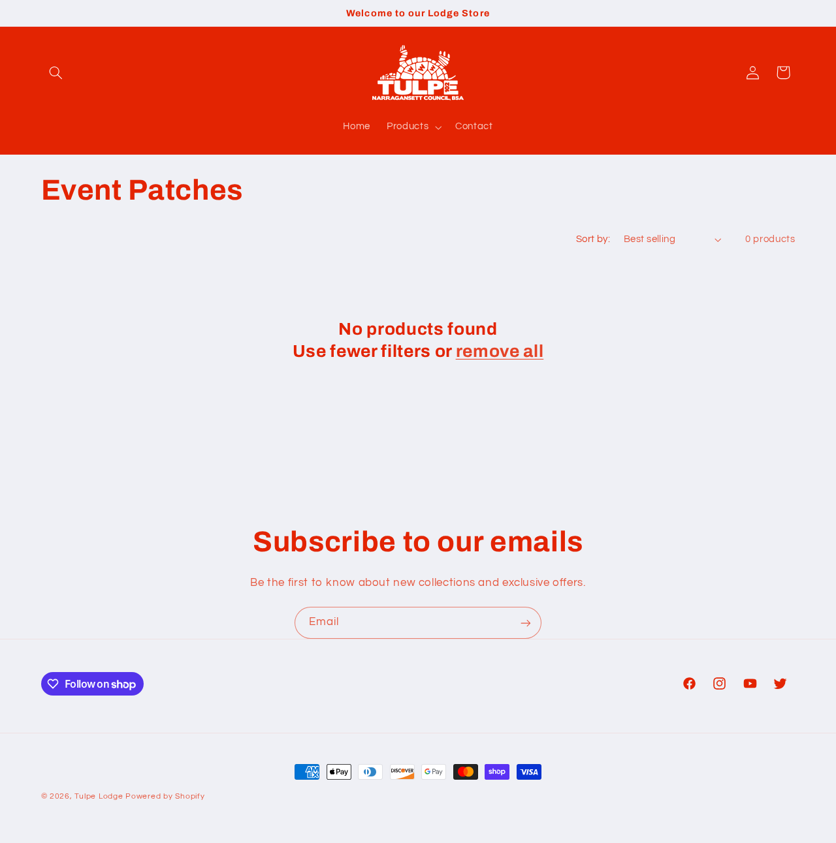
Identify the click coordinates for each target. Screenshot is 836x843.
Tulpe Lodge (98, 796)
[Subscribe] (526, 623)
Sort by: (593, 239)
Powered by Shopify (164, 796)
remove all (500, 351)
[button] (56, 72)
